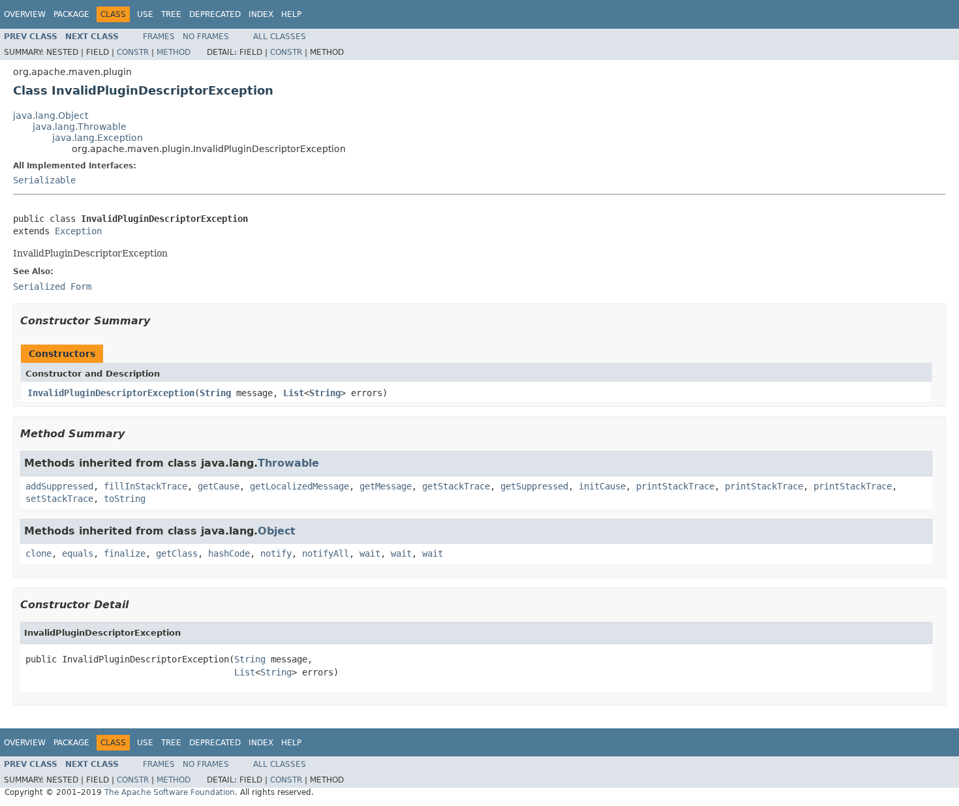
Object (277, 531)
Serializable (44, 180)
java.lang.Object (50, 115)
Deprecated (215, 14)
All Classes (279, 36)
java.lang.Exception (97, 137)
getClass (177, 553)
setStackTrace (59, 498)
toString (124, 498)
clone (38, 553)
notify (276, 553)
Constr (133, 52)
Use (145, 14)
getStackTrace (456, 486)
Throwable (288, 463)
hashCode (229, 553)
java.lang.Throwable (80, 126)
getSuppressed (534, 486)
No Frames (206, 36)
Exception (78, 231)
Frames (159, 36)
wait (369, 553)
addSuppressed (59, 486)
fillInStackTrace (145, 486)
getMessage (385, 486)
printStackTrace (675, 486)
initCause (602, 486)
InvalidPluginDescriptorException (110, 393)
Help (291, 14)
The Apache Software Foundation (169, 792)
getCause (218, 486)
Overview (25, 14)
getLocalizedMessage (299, 486)
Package (71, 14)
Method (173, 52)
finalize (124, 553)
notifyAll (325, 553)
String (215, 393)
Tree (171, 14)
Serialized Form (52, 286)
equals (77, 553)
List (293, 393)
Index (261, 14)
